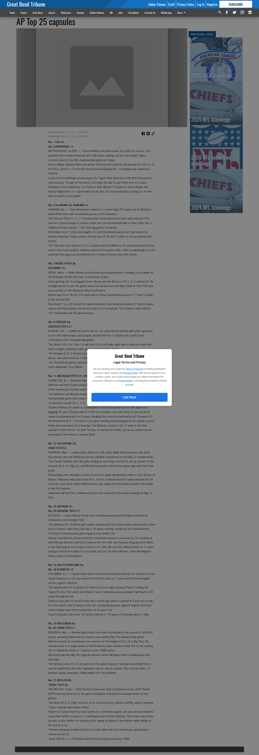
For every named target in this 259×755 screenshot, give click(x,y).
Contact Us (149, 12)
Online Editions (97, 12)
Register (212, 4)
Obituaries (66, 12)
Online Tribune (156, 4)
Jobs (120, 12)
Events (24, 12)
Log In (200, 4)
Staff (171, 4)
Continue (129, 397)
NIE (111, 12)
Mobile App (166, 12)
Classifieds (133, 12)
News (12, 12)
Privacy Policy (131, 373)
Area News (38, 12)
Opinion (80, 12)
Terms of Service (135, 369)
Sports (51, 12)
